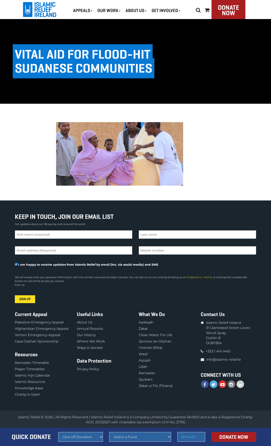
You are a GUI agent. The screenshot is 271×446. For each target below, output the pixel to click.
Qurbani (145, 379)
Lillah (143, 367)
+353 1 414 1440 (218, 351)
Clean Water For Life (155, 335)
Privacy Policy (88, 369)
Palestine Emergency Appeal (39, 322)
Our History (86, 335)
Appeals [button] (81, 10)
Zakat (143, 329)
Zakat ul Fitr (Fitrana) (156, 386)
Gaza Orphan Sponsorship (37, 341)
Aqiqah (145, 360)
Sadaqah (146, 322)
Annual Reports (90, 329)
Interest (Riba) (150, 348)
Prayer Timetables (30, 369)
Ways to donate (90, 348)
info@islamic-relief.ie (199, 277)
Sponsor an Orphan (155, 341)
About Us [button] (135, 10)
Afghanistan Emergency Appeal (41, 329)
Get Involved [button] (165, 10)
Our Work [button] (107, 10)
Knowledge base (29, 388)
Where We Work (91, 341)
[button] (207, 9)
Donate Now (228, 10)
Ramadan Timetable (32, 363)
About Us (85, 322)
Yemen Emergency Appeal (37, 335)
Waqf (143, 354)
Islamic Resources (30, 382)
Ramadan (147, 373)
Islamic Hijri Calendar (32, 375)
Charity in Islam (27, 394)
